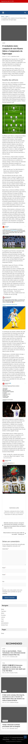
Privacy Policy (6, 739)
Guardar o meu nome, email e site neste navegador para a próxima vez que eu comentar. (12, 591)
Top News (3, 611)
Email (4, 574)
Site (3, 581)
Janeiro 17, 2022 (6, 56)
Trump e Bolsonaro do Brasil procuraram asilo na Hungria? (11, 725)
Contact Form (4, 625)
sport (3, 43)
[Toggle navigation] (3, 12)
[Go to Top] (25, 737)
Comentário (5, 549)
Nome (4, 567)
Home (2, 609)
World (2, 613)
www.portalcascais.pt (17, 737)
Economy (3, 615)
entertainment (4, 623)
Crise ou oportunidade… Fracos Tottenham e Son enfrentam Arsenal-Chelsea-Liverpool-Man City (14, 653)
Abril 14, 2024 (5, 656)
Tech (2, 619)
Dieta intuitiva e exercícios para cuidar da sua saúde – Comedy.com (13, 533)
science (3, 617)
